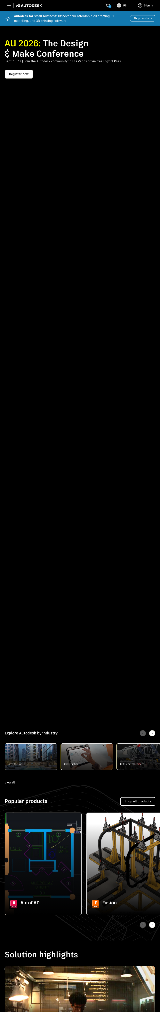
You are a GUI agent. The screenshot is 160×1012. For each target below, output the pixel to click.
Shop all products (137, 801)
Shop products (142, 18)
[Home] (28, 5)
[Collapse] (14, 821)
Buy (43, 904)
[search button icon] (125, 5)
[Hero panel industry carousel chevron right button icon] (152, 925)
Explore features (43, 893)
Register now (19, 74)
